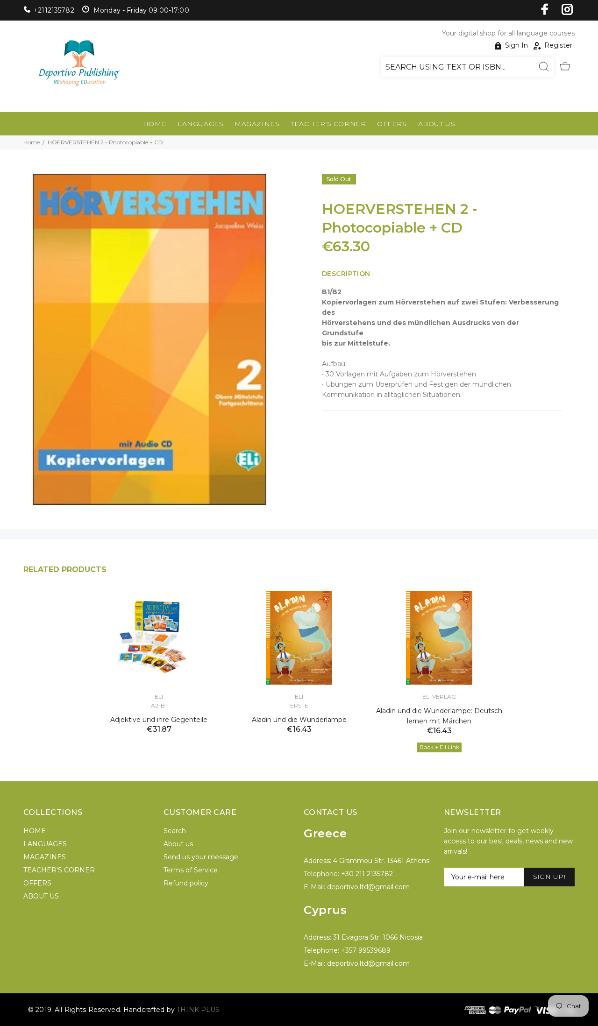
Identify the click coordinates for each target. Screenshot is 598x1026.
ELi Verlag (439, 696)
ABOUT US (436, 124)
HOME (154, 124)
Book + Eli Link (439, 746)
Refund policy (186, 883)
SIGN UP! (549, 876)
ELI (159, 696)
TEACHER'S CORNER (328, 124)
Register (558, 45)
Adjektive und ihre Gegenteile (158, 719)
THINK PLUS (198, 1009)
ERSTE (299, 705)
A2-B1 (159, 705)
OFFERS (391, 124)
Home (31, 142)
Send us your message (201, 857)
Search (175, 831)
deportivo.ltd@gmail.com (368, 887)
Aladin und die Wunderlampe (299, 719)
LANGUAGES (200, 124)
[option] (159, 650)
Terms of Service (191, 870)
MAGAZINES (257, 124)
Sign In (516, 45)
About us (178, 844)
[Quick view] (209, 606)
